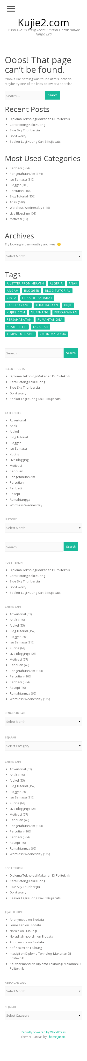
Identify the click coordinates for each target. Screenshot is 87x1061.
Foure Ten (17, 925)
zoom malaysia (53, 334)
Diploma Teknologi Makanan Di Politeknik (40, 119)
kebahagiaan (47, 305)
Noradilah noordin (23, 936)
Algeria (56, 283)
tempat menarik (20, 334)
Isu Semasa (18, 179)
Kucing (14, 454)
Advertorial (18, 420)
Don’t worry (18, 136)
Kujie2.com (43, 22)
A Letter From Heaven (25, 283)
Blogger (15, 185)
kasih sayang (18, 305)
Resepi (15, 494)
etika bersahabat (37, 298)
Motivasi (16, 219)
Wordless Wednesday (26, 207)
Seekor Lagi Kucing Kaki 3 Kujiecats (35, 141)
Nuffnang (40, 312)
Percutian (17, 191)
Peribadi (16, 168)
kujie (68, 305)
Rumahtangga (50, 320)
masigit (15, 953)
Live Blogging (19, 213)
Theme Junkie (56, 1037)
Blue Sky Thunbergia (25, 130)
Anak (13, 202)
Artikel (14, 431)
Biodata (38, 919)
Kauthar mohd (20, 964)
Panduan (16, 471)
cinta (11, 298)
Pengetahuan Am (22, 173)
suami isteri (17, 327)
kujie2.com (16, 312)
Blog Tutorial (19, 196)
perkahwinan (65, 312)
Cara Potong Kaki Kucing (27, 124)
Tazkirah (40, 327)
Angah (12, 291)
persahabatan (19, 320)
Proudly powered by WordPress (43, 1032)
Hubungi (31, 931)
